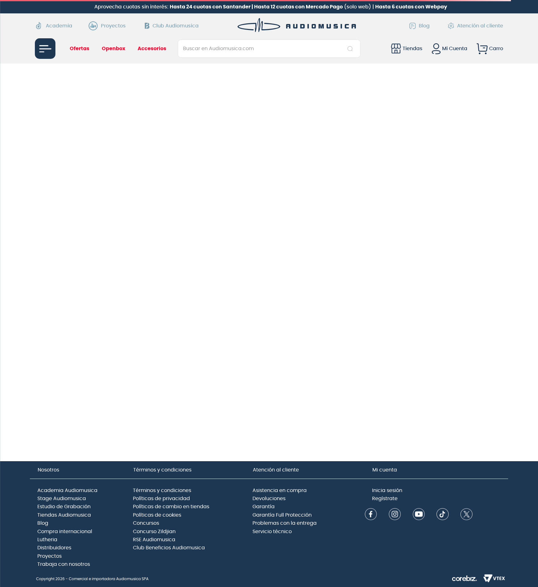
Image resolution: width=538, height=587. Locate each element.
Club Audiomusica (176, 25)
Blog (424, 25)
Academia (59, 25)
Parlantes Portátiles (67, 163)
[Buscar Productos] (351, 48)
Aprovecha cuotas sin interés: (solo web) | (270, 6)
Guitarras (55, 145)
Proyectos (113, 25)
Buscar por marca (66, 181)
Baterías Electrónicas (70, 154)
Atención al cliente (480, 25)
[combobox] (269, 49)
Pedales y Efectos (65, 172)
